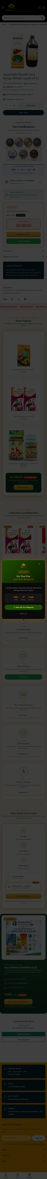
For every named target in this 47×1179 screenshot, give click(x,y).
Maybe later (23, 614)
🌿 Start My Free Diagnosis (24, 607)
